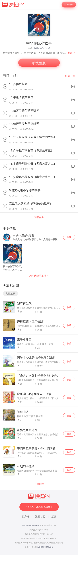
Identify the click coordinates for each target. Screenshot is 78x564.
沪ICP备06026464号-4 (30, 525)
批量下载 (70, 76)
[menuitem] (71, 52)
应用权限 (41, 547)
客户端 (25, 516)
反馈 (53, 516)
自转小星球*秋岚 (42, 48)
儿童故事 (10, 293)
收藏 (69, 307)
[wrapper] (39, 282)
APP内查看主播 (37, 275)
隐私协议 (49, 547)
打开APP (68, 4)
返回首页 (40, 516)
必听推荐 (39, 483)
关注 (69, 237)
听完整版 (39, 62)
